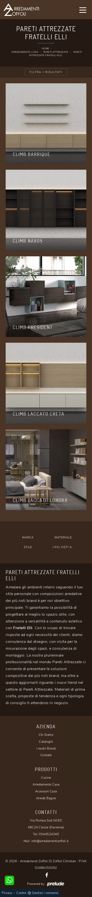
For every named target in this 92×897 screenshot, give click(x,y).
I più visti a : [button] (63, 547)
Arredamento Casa (24, 52)
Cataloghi (46, 742)
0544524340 (49, 834)
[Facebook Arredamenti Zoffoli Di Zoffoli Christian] (46, 874)
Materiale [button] (63, 537)
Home (45, 48)
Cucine (46, 778)
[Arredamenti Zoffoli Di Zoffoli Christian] (31, 9)
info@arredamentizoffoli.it (50, 841)
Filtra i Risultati (46, 72)
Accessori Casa (46, 791)
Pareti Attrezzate (55, 52)
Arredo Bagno (46, 798)
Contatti (46, 755)
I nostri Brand (46, 748)
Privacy (7, 893)
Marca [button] (28, 537)
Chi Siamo (46, 735)
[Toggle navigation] (82, 9)
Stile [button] (28, 547)
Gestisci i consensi (45, 893)
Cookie (21, 893)
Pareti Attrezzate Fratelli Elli (55, 53)
